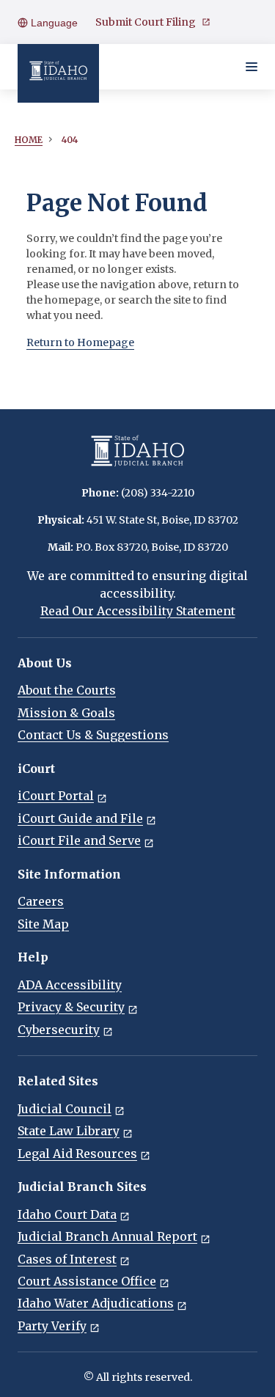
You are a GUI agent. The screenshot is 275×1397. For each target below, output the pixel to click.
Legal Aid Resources (77, 1153)
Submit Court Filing (145, 22)
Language (53, 23)
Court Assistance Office (87, 1281)
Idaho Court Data (67, 1214)
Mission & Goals (66, 712)
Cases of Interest (67, 1259)
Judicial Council (64, 1108)
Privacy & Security (71, 1007)
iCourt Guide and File (80, 818)
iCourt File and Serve (79, 840)
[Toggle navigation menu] (251, 66)
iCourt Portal (56, 795)
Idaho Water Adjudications (96, 1303)
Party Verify (52, 1326)
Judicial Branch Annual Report (107, 1236)
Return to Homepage (80, 342)
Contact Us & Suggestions (93, 734)
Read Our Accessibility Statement (137, 611)
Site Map (43, 924)
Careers (41, 901)
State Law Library (69, 1130)
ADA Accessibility (70, 985)
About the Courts (67, 690)
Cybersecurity (59, 1029)
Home (29, 139)
